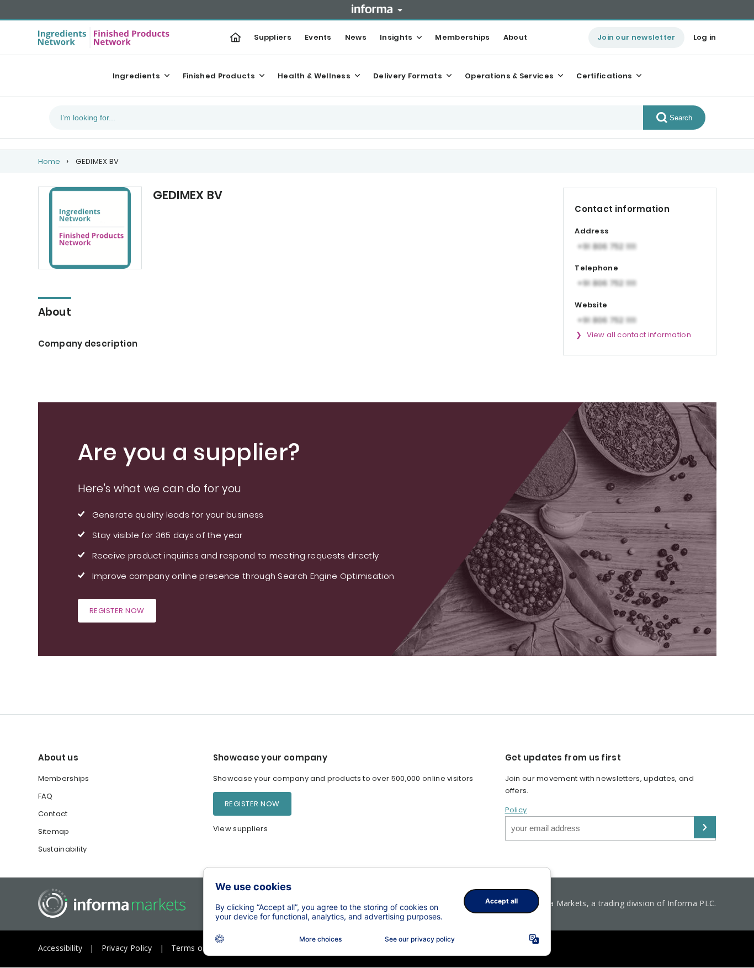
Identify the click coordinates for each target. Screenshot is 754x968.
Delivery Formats (407, 76)
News (356, 37)
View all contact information (639, 334)
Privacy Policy (127, 948)
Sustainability (62, 849)
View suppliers (240, 828)
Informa (377, 8)
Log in (704, 37)
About (515, 37)
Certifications (604, 76)
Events (318, 37)
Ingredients (136, 76)
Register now (117, 610)
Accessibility (60, 948)
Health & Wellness (314, 76)
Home (49, 161)
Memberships (462, 37)
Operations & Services (509, 76)
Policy (516, 810)
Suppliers (272, 37)
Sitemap (54, 831)
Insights (396, 37)
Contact (53, 814)
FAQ (45, 796)
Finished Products (219, 76)
